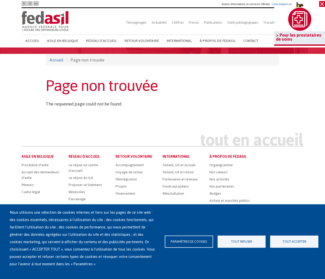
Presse (194, 22)
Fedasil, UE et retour (178, 172)
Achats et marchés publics (229, 200)
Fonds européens (175, 186)
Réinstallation (173, 193)
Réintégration (126, 179)
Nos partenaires (221, 186)
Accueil (32, 40)
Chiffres (178, 22)
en (36, 3)
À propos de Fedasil (218, 40)
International (179, 40)
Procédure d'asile (35, 165)
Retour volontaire (141, 40)
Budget (215, 193)
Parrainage (77, 199)
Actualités (159, 22)
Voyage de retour (129, 172)
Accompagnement (130, 165)
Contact (250, 40)
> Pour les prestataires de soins (298, 37)
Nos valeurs (218, 172)
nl (30, 3)
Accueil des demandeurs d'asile (40, 175)
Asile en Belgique (62, 40)
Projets (121, 186)
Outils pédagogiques (242, 22)
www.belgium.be (282, 4)
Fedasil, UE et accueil (179, 165)
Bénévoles (77, 192)
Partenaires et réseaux (180, 179)
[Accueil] (45, 21)
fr (24, 3)
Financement (125, 193)
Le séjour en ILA (81, 177)
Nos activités (219, 179)
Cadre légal (31, 192)
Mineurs (28, 184)
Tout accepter (294, 241)
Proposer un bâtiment (85, 184)
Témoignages (136, 22)
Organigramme (221, 165)
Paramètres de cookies (189, 241)
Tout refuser (241, 241)
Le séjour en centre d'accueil (83, 168)
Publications (213, 22)
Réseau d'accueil (101, 40)
